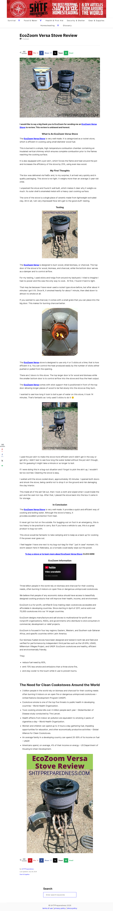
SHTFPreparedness (28, 869)
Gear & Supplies (24, 874)
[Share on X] (2, 460)
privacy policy (60, 908)
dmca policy (72, 908)
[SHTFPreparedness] (56, 9)
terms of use (47, 908)
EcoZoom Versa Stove (34, 138)
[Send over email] (2, 465)
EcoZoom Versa (31, 265)
